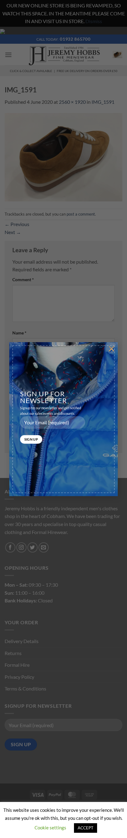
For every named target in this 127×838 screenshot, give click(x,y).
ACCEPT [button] (85, 827)
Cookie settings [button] (50, 827)
